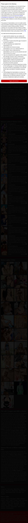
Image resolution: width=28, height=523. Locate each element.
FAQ (25, 31)
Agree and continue (14, 81)
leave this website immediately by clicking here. (12, 16)
